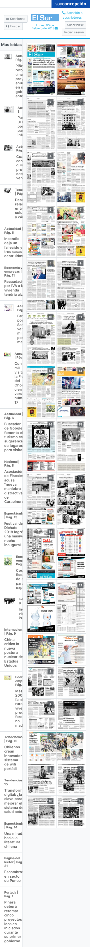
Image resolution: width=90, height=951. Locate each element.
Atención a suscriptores (72, 15)
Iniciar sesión (74, 32)
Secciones (17, 19)
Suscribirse (75, 25)
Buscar (14, 26)
